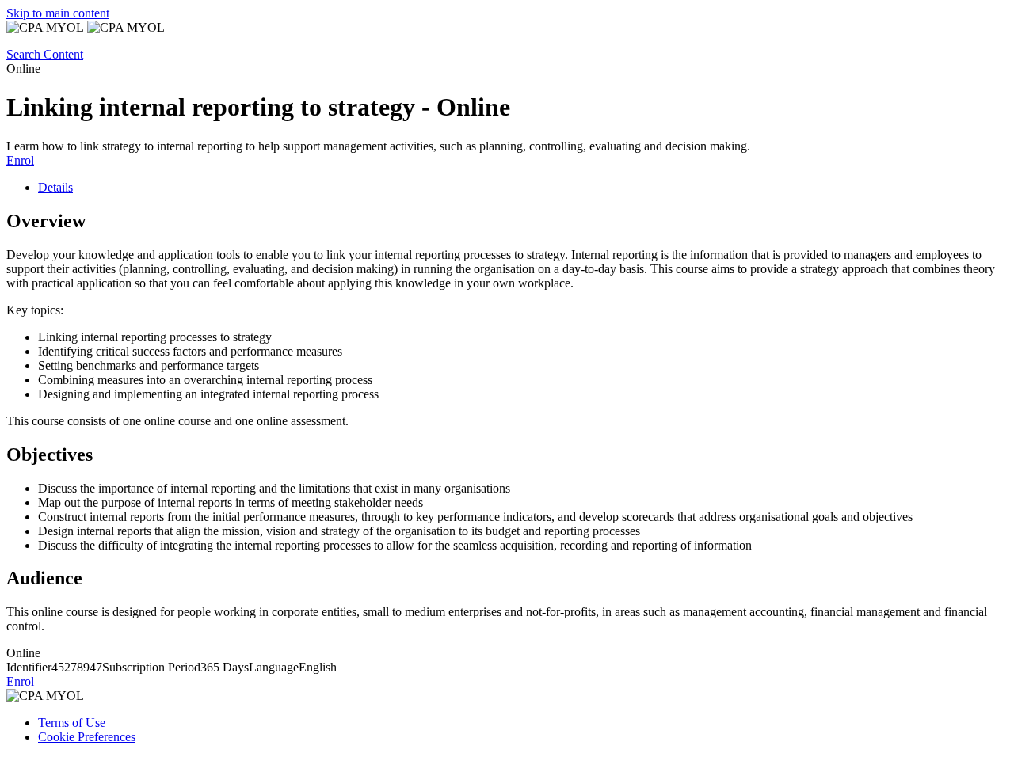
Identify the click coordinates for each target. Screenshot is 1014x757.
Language (274, 667)
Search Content (44, 54)
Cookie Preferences (86, 737)
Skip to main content (57, 13)
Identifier (28, 667)
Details (55, 187)
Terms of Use (71, 722)
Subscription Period (151, 667)
